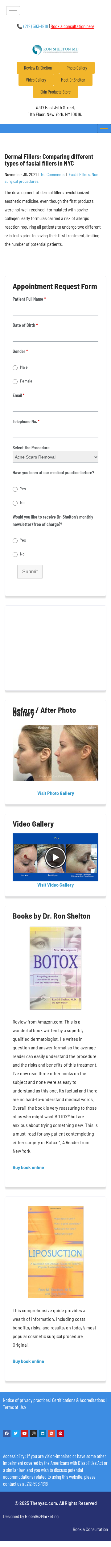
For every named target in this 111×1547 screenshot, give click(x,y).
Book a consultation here (72, 26)
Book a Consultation (90, 1529)
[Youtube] (24, 1433)
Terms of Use (14, 1407)
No (22, 502)
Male (24, 367)
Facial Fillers (79, 174)
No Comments (52, 174)
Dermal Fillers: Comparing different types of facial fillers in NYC (49, 160)
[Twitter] (15, 1433)
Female (26, 380)
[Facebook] (6, 1433)
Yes (23, 488)
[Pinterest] (60, 1433)
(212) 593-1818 (32, 26)
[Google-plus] (51, 1433)
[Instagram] (33, 1433)
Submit (30, 571)
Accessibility (13, 1456)
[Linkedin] (42, 1433)
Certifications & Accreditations (78, 1400)
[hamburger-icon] (13, 10)
